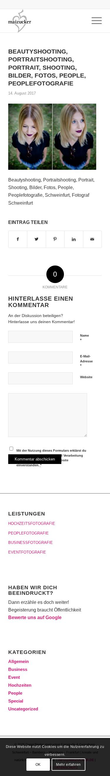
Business (17, 669)
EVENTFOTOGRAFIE (27, 552)
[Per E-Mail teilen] (92, 239)
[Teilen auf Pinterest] (55, 239)
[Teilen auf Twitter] (36, 239)
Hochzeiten (19, 685)
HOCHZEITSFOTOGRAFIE (31, 523)
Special (15, 700)
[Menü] (94, 20)
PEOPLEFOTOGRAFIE (28, 533)
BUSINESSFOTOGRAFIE (30, 542)
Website (86, 377)
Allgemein (18, 661)
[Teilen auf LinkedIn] (74, 239)
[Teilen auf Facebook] (18, 239)
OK (38, 765)
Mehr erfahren (68, 765)
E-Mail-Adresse (86, 361)
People (15, 693)
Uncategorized (23, 708)
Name (84, 338)
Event (14, 677)
